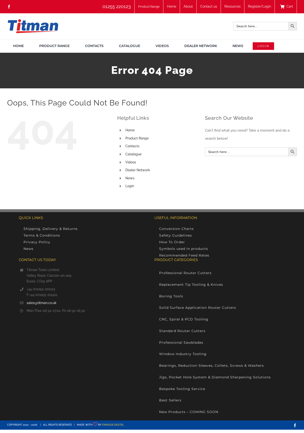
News (129, 178)
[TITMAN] (32, 21)
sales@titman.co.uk (42, 303)
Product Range (137, 138)
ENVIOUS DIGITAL (113, 424)
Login (129, 186)
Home (130, 130)
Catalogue (133, 154)
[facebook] (9, 7)
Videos (130, 162)
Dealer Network (137, 170)
